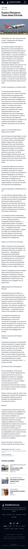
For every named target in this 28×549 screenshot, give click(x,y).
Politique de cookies (7, 538)
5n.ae (10, 545)
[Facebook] (10, 523)
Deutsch (12, 528)
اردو (19, 526)
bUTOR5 (4, 545)
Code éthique (13, 538)
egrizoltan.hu (23, 545)
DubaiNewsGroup (12, 505)
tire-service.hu (14, 545)
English (9, 526)
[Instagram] (14, 523)
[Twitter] (17, 523)
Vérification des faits (21, 538)
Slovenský (21, 528)
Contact (5, 536)
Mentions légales (10, 536)
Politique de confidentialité (19, 536)
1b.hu (19, 545)
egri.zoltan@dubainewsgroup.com (7, 455)
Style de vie (9, 514)
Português (6, 528)
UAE (14, 514)
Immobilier (14, 517)
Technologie (18, 514)
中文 (14, 526)
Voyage (24, 514)
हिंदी (16, 526)
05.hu (7, 545)
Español (23, 526)
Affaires (4, 514)
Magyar (16, 528)
